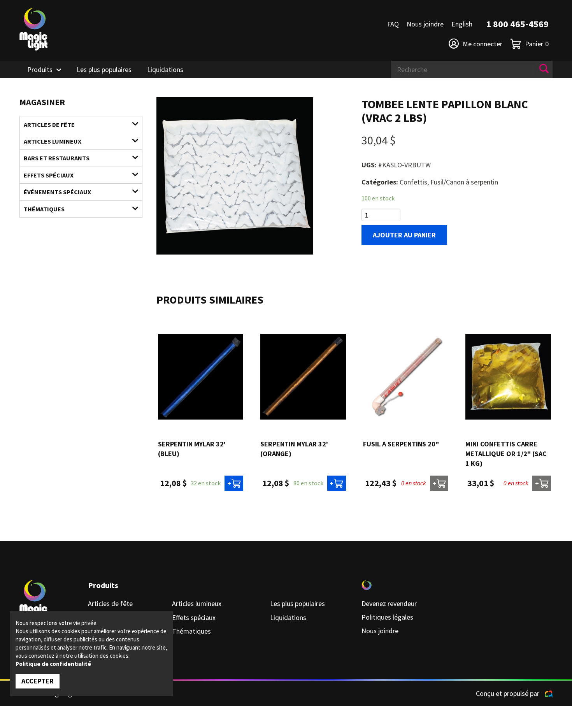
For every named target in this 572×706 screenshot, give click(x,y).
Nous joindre (425, 23)
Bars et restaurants (56, 158)
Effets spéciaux (49, 175)
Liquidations (165, 69)
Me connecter (482, 43)
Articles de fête (49, 124)
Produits (40, 69)
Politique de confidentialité (53, 663)
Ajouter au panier (404, 234)
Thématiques (44, 209)
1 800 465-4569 (517, 24)
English (461, 23)
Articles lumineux (52, 141)
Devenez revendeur (389, 603)
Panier (537, 43)
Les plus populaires (104, 69)
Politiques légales (387, 617)
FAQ (393, 23)
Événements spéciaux (57, 192)
